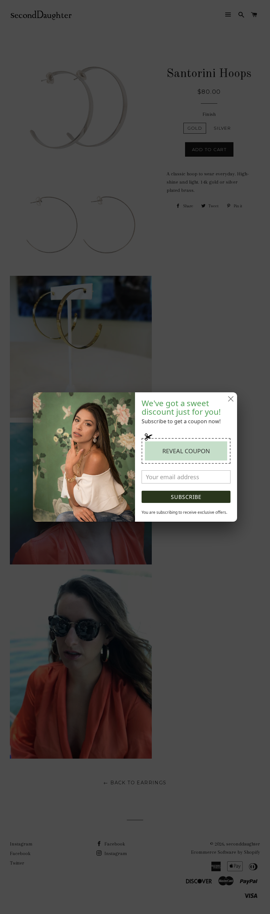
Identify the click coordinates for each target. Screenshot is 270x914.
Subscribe (186, 497)
